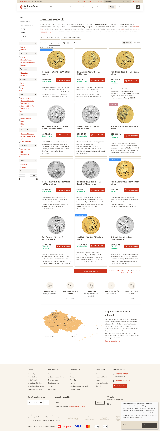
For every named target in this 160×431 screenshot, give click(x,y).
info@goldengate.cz (122, 380)
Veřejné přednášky (102, 383)
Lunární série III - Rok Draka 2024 (27, 107)
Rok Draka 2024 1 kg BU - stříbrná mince (87, 127)
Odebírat (100, 402)
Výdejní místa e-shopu (56, 374)
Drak (22, 121)
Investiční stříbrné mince (36, 386)
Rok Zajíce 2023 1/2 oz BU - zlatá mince (89, 73)
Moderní (24, 75)
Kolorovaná (25, 154)
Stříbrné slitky (32, 377)
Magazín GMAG (101, 377)
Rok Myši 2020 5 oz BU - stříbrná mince (121, 238)
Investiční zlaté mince (35, 383)
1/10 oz (23, 83)
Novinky (90, 7)
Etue (22, 124)
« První (111, 270)
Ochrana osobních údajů (38, 420)
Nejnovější (43, 43)
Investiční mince (59, 7)
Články (98, 374)
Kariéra (72, 383)
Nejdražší (74, 43)
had (49, 31)
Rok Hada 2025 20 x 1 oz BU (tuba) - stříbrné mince (88, 183)
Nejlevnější (66, 43)
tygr (139, 29)
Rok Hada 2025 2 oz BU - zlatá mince (124, 127)
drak (45, 31)
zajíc (41, 31)
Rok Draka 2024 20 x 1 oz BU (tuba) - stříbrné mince (55, 127)
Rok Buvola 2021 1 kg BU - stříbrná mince (53, 238)
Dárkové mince (26, 118)
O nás (94, 1)
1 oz (22, 85)
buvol (135, 29)
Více (20, 91)
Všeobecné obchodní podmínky (81, 386)
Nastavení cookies (129, 425)
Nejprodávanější (54, 43)
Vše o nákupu (82, 1)
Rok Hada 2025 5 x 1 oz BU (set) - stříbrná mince (56, 183)
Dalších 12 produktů (91, 271)
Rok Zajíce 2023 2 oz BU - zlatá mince (125, 73)
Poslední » (130, 273)
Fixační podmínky (54, 383)
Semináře (99, 386)
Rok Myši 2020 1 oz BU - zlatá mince (89, 238)
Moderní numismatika (72, 7)
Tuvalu (23, 167)
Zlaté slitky (31, 374)
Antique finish (25, 149)
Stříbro (23, 49)
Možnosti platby (53, 380)
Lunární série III (26, 98)
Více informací (137, 417)
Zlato (23, 47)
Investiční (24, 73)
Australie (24, 164)
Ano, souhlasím (149, 425)
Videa (98, 380)
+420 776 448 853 (25, 1)
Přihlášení (137, 1)
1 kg (22, 88)
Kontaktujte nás (119, 386)
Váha (81, 43)
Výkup (89, 1)
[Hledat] (138, 7)
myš (122, 29)
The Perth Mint (26, 141)
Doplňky (82, 7)
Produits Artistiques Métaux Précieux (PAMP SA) (28, 136)
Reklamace (52, 389)
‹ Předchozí (120, 270)
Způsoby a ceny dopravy (57, 377)
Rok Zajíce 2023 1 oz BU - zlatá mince (56, 73)
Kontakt (100, 1)
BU (22, 152)
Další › (123, 273)
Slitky (51, 7)
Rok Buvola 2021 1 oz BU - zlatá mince (125, 183)
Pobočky (73, 380)
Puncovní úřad (75, 389)
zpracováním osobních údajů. (77, 406)
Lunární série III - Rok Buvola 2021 (27, 102)
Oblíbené (97, 7)
